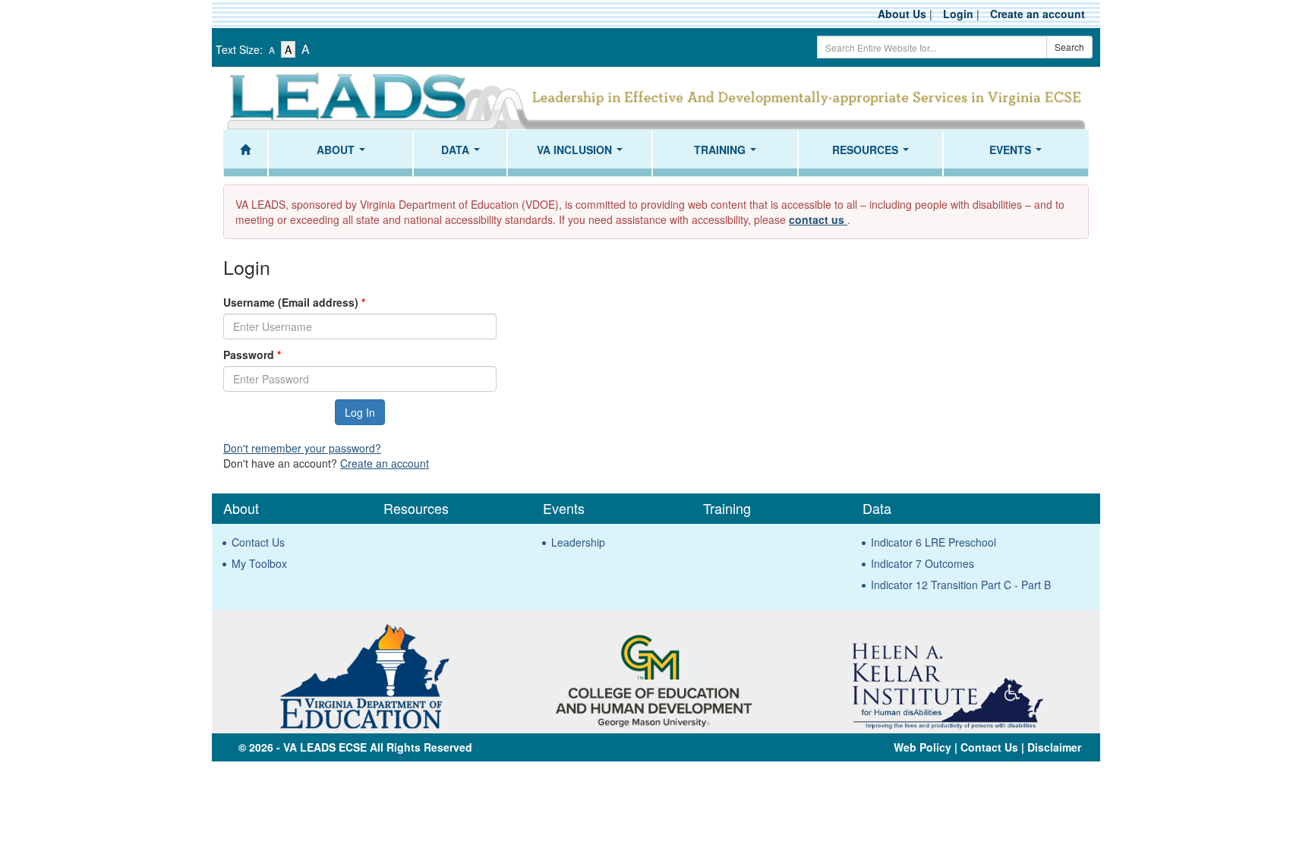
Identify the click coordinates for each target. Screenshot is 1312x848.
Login (958, 13)
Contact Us (258, 542)
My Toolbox (259, 563)
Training (728, 154)
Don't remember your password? (302, 448)
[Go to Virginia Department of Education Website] (364, 674)
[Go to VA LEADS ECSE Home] (656, 98)
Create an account (1037, 13)
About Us (902, 13)
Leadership (578, 542)
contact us (818, 219)
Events (1018, 154)
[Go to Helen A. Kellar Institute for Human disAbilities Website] (947, 674)
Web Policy (922, 747)
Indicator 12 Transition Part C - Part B (961, 584)
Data (463, 154)
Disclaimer (1054, 747)
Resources (873, 154)
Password (252, 354)
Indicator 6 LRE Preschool (933, 542)
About (344, 154)
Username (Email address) (294, 302)
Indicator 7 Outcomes (922, 563)
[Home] (245, 153)
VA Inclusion (583, 154)
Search (1069, 46)
